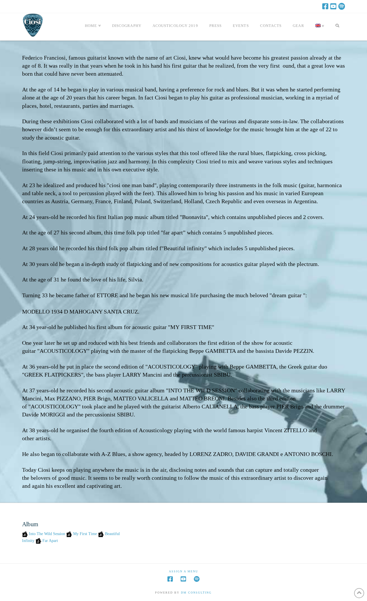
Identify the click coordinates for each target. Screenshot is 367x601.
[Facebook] (325, 6)
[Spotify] (341, 6)
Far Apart (50, 541)
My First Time (85, 534)
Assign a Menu (183, 571)
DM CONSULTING (196, 592)
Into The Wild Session (47, 534)
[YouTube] (333, 6)
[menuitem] (320, 26)
